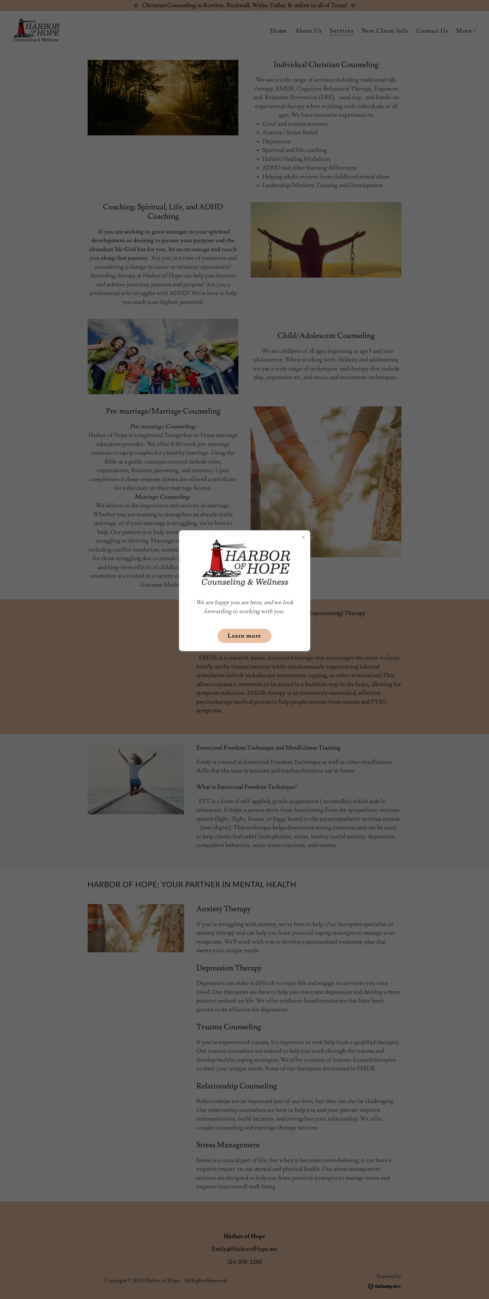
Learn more (244, 636)
